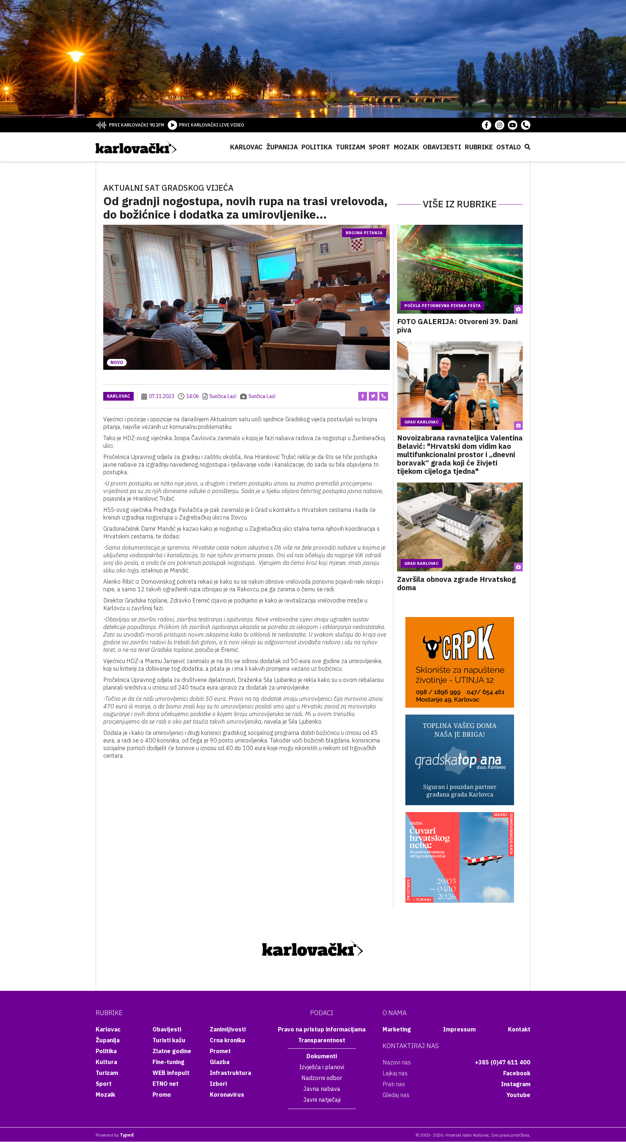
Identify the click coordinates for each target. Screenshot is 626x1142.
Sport (379, 147)
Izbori (218, 1083)
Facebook (516, 1073)
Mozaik (406, 147)
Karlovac (246, 147)
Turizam (350, 147)
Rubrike (479, 147)
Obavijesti (442, 147)
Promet (220, 1051)
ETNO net (166, 1083)
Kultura (106, 1062)
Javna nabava (321, 1088)
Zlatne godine (172, 1051)
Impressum (459, 1029)
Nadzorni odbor (321, 1077)
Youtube (518, 1094)
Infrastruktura (230, 1072)
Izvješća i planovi (321, 1067)
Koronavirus (227, 1094)
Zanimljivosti (228, 1029)
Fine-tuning (168, 1062)
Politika (316, 147)
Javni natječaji (322, 1099)
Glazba (219, 1062)
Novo (116, 362)
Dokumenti (321, 1056)
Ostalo (508, 147)
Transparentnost (321, 1040)
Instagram (515, 1084)
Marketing (397, 1029)
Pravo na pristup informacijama (322, 1029)
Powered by (115, 1135)
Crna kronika (227, 1040)
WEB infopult (171, 1072)
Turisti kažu (169, 1040)
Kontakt (519, 1029)
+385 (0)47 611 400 (502, 1062)
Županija (282, 147)
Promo (162, 1094)
